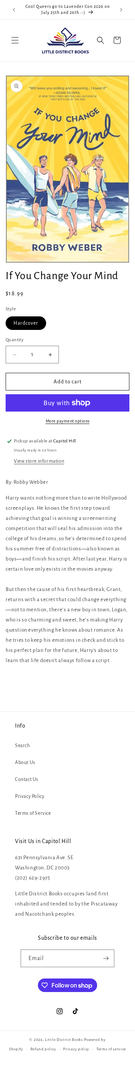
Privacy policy (76, 1049)
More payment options (68, 421)
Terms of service (111, 1049)
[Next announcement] (121, 10)
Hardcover (26, 323)
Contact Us (26, 779)
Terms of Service (33, 813)
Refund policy (43, 1049)
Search (22, 745)
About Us (25, 762)
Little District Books (64, 1040)
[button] (15, 40)
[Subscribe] (106, 958)
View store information (39, 461)
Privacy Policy (29, 796)
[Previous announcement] (14, 10)
